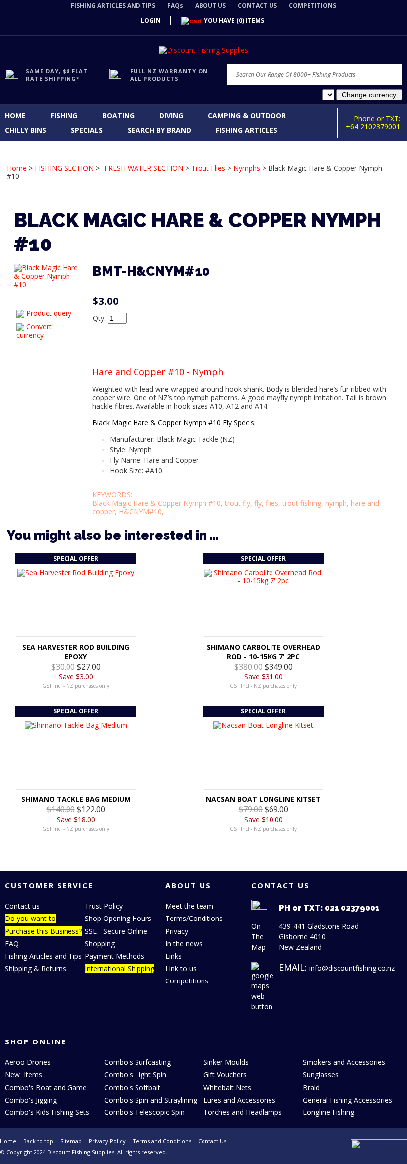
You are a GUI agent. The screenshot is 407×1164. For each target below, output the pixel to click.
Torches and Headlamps (243, 1112)
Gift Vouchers (225, 1074)
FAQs (175, 5)
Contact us (22, 906)
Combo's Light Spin (135, 1074)
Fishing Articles (246, 130)
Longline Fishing (328, 1112)
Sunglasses (321, 1074)
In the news (184, 943)
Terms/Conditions (194, 918)
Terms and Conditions (162, 1141)
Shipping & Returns (35, 968)
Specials (87, 130)
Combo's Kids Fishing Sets (47, 1112)
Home (15, 115)
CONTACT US (257, 5)
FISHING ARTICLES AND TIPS (113, 5)
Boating (118, 115)
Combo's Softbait (132, 1087)
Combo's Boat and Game (46, 1087)
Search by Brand (159, 130)
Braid (311, 1087)
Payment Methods (114, 956)
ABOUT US (210, 5)
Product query (48, 313)
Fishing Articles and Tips (43, 956)
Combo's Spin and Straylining (150, 1099)
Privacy (176, 931)
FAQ (12, 943)
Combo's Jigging (31, 1099)
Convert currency (34, 331)
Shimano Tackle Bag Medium (76, 799)
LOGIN (151, 20)
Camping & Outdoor (247, 115)
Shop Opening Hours (118, 918)
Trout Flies (208, 168)
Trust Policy (104, 906)
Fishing (64, 115)
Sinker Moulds (226, 1062)
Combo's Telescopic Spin (144, 1112)
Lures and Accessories (239, 1099)
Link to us (181, 968)
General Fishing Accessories (347, 1099)
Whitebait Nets (227, 1087)
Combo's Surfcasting (137, 1062)
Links (173, 956)
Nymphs (246, 168)
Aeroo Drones (28, 1062)
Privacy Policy (107, 1141)
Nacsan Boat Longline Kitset (263, 799)
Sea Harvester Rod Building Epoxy (75, 651)
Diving (171, 115)
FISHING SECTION (64, 168)
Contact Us (212, 1141)
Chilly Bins (25, 130)
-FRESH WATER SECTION (142, 168)
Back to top (38, 1141)
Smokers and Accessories (344, 1062)
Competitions (186, 980)
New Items (23, 1074)
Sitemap (71, 1141)
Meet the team (189, 906)
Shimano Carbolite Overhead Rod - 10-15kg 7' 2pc (263, 651)
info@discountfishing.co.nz (352, 968)
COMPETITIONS (312, 5)
